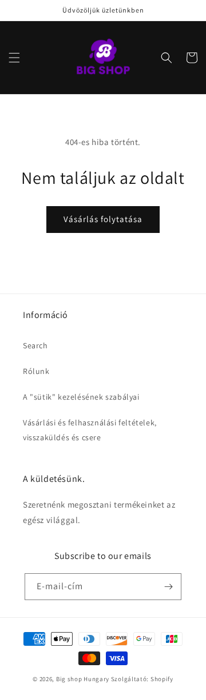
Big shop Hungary (82, 679)
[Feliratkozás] (168, 586)
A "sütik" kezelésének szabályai (81, 397)
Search (35, 345)
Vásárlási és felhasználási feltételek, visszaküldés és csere (90, 429)
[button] (14, 57)
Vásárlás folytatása (103, 219)
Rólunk (36, 371)
